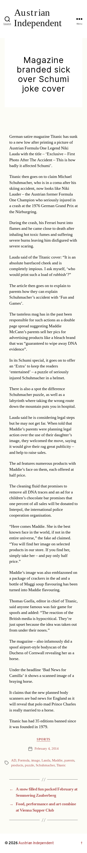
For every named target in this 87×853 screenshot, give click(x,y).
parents (69, 760)
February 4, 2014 (47, 748)
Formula (23, 760)
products (17, 765)
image (35, 760)
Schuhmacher (45, 765)
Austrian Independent (36, 843)
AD (13, 760)
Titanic (61, 765)
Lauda (46, 760)
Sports (43, 739)
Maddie (57, 760)
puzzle (29, 765)
